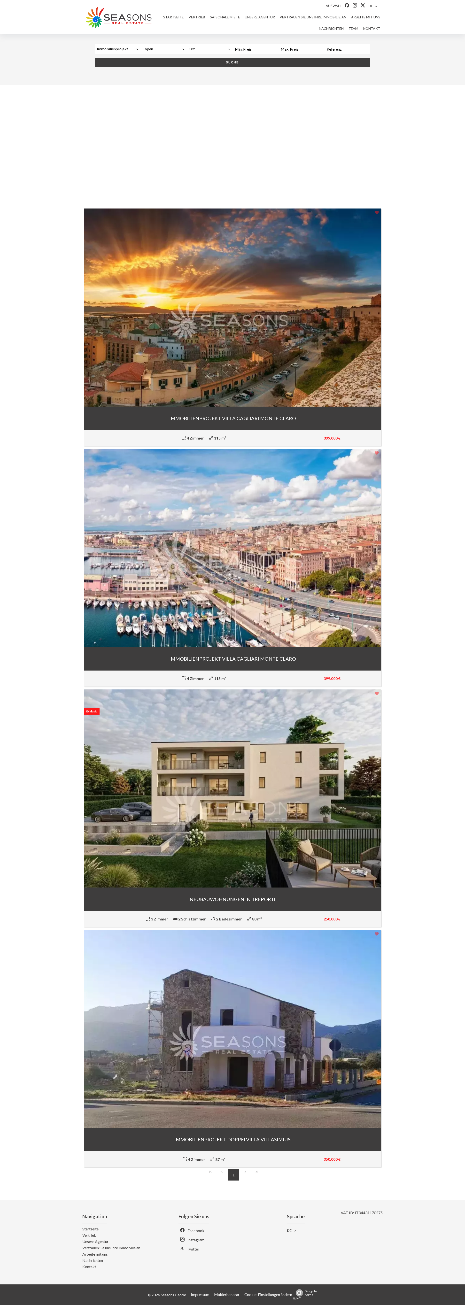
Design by (305, 1294)
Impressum (200, 1294)
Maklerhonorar (227, 1294)
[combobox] (118, 49)
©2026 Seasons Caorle (167, 1294)
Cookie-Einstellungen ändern (268, 1294)
